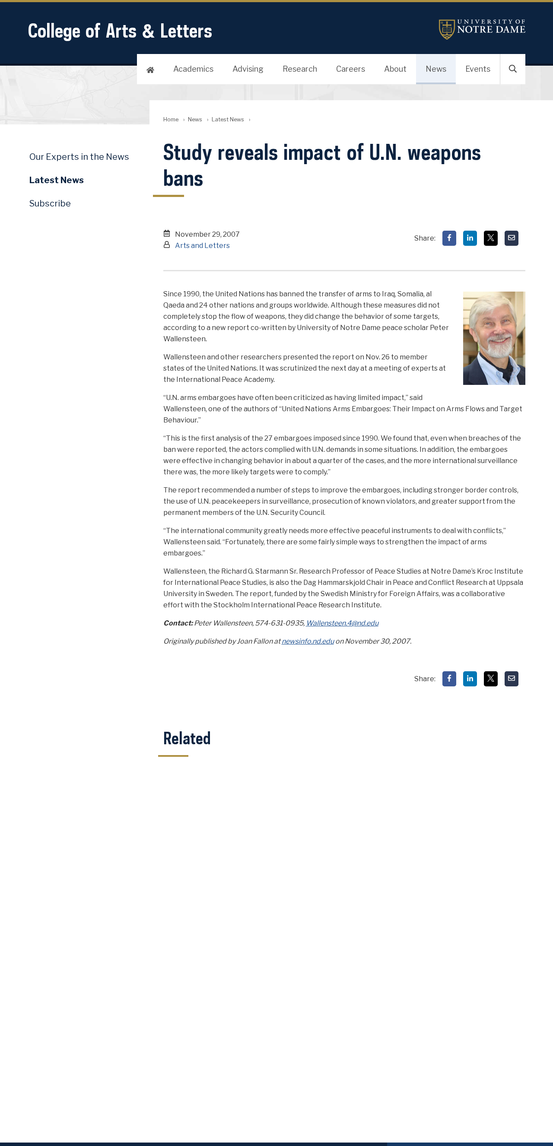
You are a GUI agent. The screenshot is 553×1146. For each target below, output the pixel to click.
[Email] (511, 238)
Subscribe (50, 203)
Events (477, 68)
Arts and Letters (202, 245)
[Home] (150, 69)
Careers (350, 68)
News (436, 68)
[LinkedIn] (470, 238)
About (395, 68)
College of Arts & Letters (120, 30)
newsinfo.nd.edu (308, 641)
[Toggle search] (512, 69)
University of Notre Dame (482, 29)
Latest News (228, 119)
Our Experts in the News (79, 157)
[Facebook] (449, 238)
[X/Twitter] (491, 238)
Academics (193, 68)
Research (300, 68)
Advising (248, 68)
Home (170, 119)
